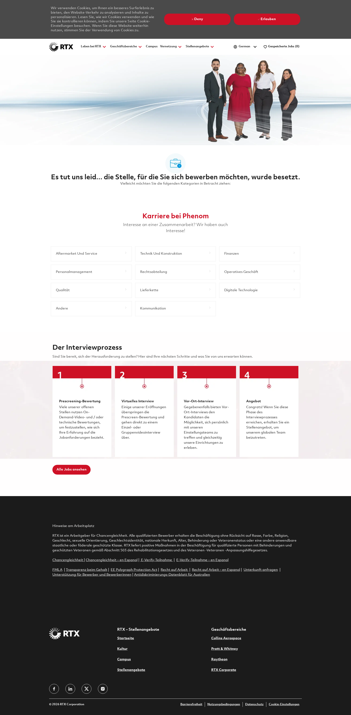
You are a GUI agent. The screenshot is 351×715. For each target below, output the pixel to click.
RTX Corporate (223, 670)
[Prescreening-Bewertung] (82, 411)
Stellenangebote (131, 670)
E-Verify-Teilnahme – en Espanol (202, 560)
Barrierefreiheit (191, 704)
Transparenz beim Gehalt (86, 570)
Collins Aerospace (226, 638)
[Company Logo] (61, 47)
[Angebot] (269, 411)
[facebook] (54, 689)
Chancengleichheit (68, 560)
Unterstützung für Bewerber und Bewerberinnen (91, 575)
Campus (152, 46)
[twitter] (86, 689)
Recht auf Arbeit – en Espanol (216, 570)
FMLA (57, 570)
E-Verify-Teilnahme (156, 560)
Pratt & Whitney (224, 649)
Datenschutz (254, 704)
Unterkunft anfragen (261, 570)
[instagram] (103, 689)
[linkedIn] (70, 689)
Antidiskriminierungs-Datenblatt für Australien (172, 575)
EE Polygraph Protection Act (134, 570)
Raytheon (219, 659)
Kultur (122, 649)
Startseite (125, 638)
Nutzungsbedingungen (223, 704)
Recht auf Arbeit (174, 570)
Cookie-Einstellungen (284, 704)
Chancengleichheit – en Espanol (112, 560)
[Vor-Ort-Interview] (206, 411)
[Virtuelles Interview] (144, 411)
